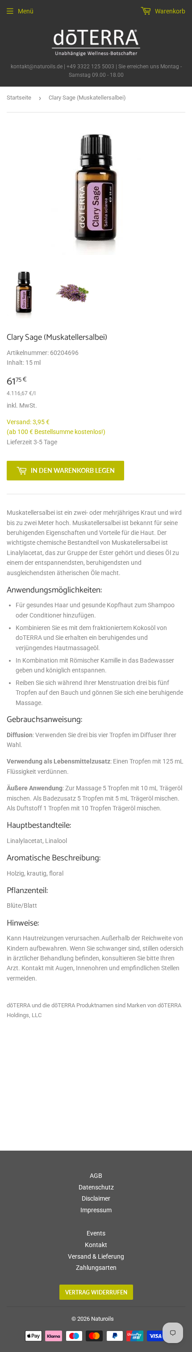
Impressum (96, 1210)
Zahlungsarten (96, 1267)
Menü (25, 11)
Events (96, 1233)
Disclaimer (96, 1198)
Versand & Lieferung (96, 1256)
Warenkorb (169, 11)
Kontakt (96, 1244)
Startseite (19, 97)
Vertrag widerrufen (96, 1292)
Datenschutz (96, 1187)
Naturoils (102, 1318)
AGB (96, 1175)
